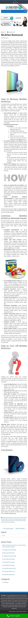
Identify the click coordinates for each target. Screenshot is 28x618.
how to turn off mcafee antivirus (15, 519)
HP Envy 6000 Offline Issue (8, 571)
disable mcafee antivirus (7, 517)
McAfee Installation (21, 528)
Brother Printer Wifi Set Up (8, 553)
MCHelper (3, 597)
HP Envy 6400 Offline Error (8, 574)
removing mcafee (11, 522)
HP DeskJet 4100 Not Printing (9, 556)
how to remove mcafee (18, 517)
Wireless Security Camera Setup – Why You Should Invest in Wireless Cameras (14, 545)
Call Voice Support (14, 616)
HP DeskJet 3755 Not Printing (9, 550)
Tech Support (5, 582)
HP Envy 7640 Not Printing (8, 559)
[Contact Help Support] (14, 7)
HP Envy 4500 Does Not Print (9, 568)
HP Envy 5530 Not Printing (8, 562)
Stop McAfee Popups (7, 528)
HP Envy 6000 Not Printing (8, 565)
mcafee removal (18, 520)
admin (7, 38)
